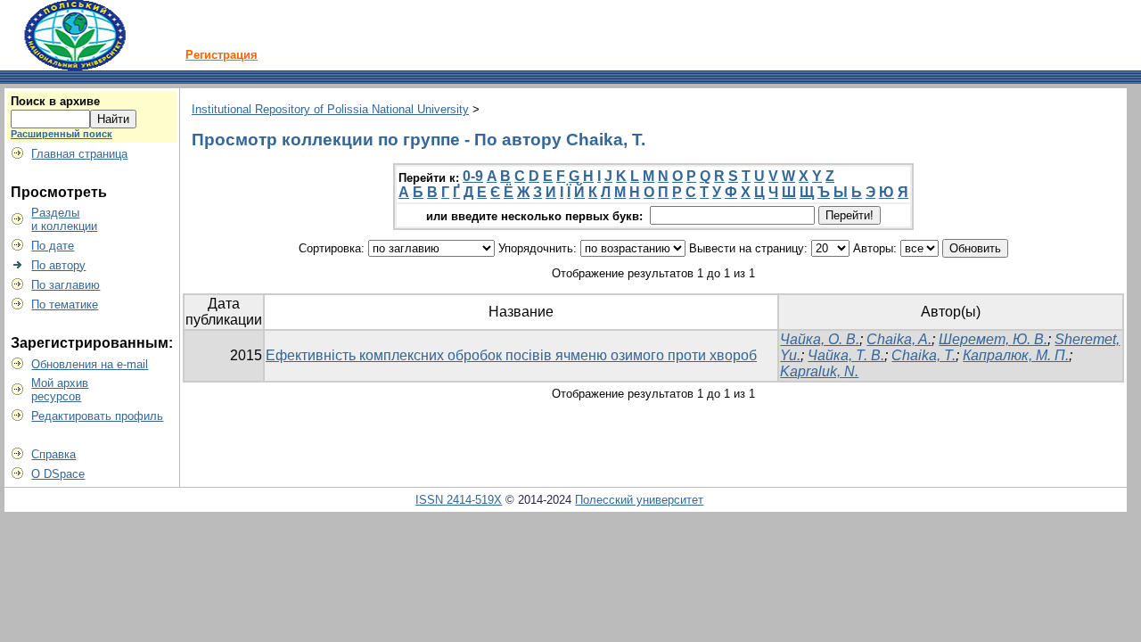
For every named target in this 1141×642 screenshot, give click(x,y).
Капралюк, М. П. (1016, 355)
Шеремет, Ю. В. (993, 339)
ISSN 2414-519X (458, 499)
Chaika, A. (899, 339)
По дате (52, 245)
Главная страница (79, 153)
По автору (58, 265)
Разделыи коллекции (64, 219)
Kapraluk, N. (819, 371)
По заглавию (65, 285)
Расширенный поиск (61, 133)
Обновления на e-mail (89, 364)
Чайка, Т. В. (846, 355)
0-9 (473, 176)
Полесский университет (639, 499)
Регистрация (221, 55)
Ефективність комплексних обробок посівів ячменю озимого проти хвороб (511, 355)
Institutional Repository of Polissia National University (330, 109)
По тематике (64, 304)
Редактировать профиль (97, 416)
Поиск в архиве (55, 101)
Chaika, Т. (923, 355)
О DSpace (58, 474)
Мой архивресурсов (59, 389)
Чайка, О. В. (819, 339)
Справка (53, 454)
